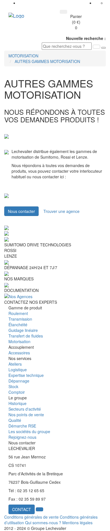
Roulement (18, 313)
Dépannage (18, 381)
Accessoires (19, 353)
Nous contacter (21, 211)
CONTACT (21, 509)
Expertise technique (26, 375)
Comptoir (16, 392)
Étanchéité (17, 324)
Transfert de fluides (25, 336)
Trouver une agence (61, 211)
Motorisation (19, 341)
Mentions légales (77, 522)
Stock (13, 386)
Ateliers (15, 364)
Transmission (20, 319)
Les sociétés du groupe (29, 431)
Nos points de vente (26, 414)
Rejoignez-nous (22, 437)
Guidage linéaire (23, 330)
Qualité (14, 420)
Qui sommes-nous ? (43, 522)
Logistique (17, 369)
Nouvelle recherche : (86, 38)
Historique (17, 403)
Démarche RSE (22, 426)
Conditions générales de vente (31, 517)
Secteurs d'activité (24, 409)
